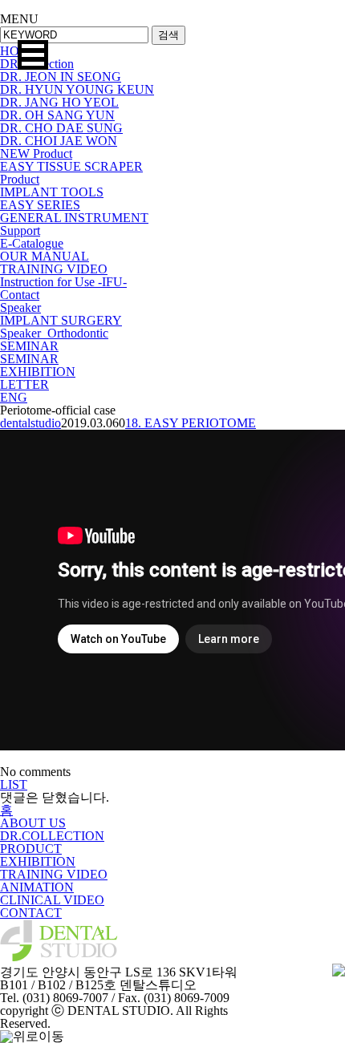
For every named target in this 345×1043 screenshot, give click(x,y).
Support (20, 230)
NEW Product (36, 153)
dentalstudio (30, 423)
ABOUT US (33, 823)
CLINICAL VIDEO (52, 900)
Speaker (20, 307)
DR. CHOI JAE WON (58, 141)
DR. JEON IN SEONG (60, 76)
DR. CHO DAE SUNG (61, 128)
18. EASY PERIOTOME (190, 423)
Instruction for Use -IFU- (63, 282)
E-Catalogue (31, 243)
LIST (13, 784)
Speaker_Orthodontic (54, 333)
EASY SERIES (40, 205)
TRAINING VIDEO (54, 269)
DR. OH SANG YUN (57, 115)
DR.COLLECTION (52, 836)
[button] (33, 55)
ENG (13, 397)
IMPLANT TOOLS (52, 192)
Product (19, 179)
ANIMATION (37, 887)
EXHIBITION (37, 371)
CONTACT (31, 913)
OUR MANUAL (44, 256)
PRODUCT (31, 848)
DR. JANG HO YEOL (59, 102)
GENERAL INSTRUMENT (74, 217)
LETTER (24, 384)
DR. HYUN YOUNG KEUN (77, 89)
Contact (19, 294)
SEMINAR (29, 346)
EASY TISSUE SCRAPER (71, 166)
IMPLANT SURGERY (61, 320)
